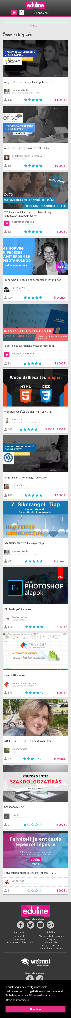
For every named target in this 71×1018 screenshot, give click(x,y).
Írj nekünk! (20, 936)
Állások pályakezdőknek (51, 936)
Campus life (51, 942)
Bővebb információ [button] (17, 1000)
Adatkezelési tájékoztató (20, 942)
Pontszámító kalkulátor (51, 948)
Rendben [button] (35, 1009)
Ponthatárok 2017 (51, 945)
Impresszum (19, 939)
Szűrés (37, 26)
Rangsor (51, 939)
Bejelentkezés (40, 13)
